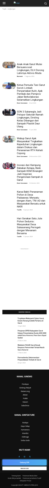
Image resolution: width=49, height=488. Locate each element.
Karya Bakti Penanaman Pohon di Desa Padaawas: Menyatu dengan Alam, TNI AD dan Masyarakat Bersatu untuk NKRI (31, 199)
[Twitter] (30, 457)
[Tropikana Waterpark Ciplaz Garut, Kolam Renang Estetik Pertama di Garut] (9, 322)
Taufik (19, 210)
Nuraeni (20, 76)
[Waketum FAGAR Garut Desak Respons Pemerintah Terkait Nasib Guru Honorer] (9, 348)
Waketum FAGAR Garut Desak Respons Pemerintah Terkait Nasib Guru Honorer (31, 347)
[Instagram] (24, 457)
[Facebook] (19, 457)
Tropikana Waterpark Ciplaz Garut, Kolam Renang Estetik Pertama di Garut (31, 320)
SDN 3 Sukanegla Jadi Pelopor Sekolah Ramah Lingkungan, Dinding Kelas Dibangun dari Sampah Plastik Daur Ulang (30, 119)
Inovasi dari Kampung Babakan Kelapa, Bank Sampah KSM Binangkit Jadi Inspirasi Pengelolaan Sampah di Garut (30, 172)
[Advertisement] (24, 35)
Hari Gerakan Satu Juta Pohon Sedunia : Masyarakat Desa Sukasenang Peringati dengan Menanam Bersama (29, 226)
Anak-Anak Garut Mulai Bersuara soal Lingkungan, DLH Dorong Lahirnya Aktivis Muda (30, 69)
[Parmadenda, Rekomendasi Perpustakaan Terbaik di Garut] (9, 361)
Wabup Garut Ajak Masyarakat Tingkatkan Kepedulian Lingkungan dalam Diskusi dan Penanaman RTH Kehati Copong (30, 146)
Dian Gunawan (22, 103)
